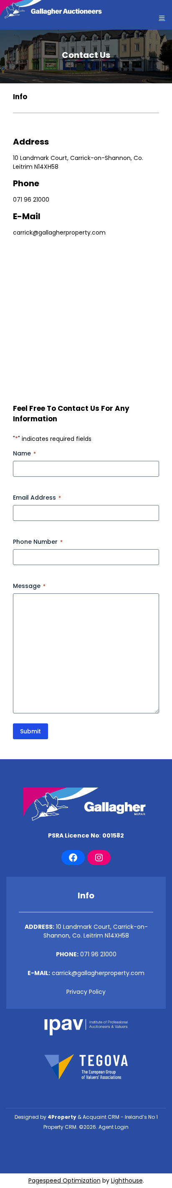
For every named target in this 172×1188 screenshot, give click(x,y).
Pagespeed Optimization (64, 1180)
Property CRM (59, 1126)
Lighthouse (127, 1180)
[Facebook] (73, 857)
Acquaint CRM (101, 1116)
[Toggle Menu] (162, 18)
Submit (30, 731)
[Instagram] (99, 857)
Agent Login (114, 1126)
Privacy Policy (86, 992)
